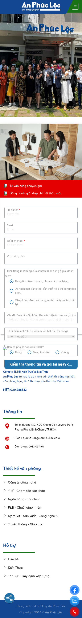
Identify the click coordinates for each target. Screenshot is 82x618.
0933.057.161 (36, 446)
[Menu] (75, 6)
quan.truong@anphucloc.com (41, 438)
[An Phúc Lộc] (41, 6)
